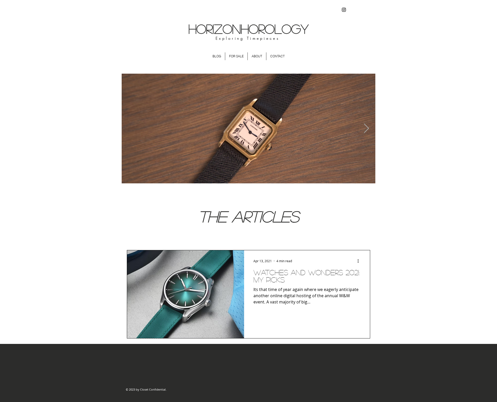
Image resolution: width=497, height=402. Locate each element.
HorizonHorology (248, 28)
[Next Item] (366, 128)
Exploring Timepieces (248, 38)
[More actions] (360, 261)
